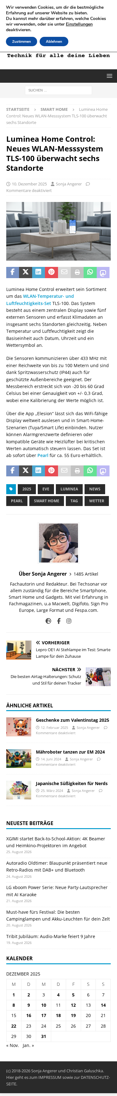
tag (74, 501)
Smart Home (46, 501)
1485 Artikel (86, 574)
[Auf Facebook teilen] (12, 272)
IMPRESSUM (49, 1077)
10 (43, 1005)
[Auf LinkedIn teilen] (38, 272)
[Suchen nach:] (58, 90)
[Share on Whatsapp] (90, 272)
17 (43, 1015)
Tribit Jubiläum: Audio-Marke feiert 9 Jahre (50, 936)
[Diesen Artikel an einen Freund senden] (64, 272)
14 (103, 1005)
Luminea (69, 489)
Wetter (96, 501)
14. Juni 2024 (51, 759)
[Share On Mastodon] (103, 272)
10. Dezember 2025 (29, 184)
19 (73, 1015)
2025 (26, 489)
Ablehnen (54, 41)
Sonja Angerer (69, 184)
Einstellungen (79, 24)
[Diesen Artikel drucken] (77, 272)
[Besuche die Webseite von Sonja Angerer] (48, 621)
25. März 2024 (52, 790)
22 (13, 1026)
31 (43, 1036)
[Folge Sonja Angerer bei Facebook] (56, 621)
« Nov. (12, 1045)
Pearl (42, 455)
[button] (108, 76)
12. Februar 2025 (54, 727)
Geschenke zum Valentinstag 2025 (72, 720)
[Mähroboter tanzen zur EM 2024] (18, 758)
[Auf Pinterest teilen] (51, 272)
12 (73, 1005)
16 (28, 1015)
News (94, 489)
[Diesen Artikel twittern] (25, 272)
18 (58, 1015)
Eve (45, 489)
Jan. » (28, 1045)
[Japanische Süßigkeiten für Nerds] (18, 790)
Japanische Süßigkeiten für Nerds (72, 783)
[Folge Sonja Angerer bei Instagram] (66, 621)
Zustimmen (21, 41)
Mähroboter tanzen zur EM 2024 (70, 752)
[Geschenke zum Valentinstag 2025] (18, 726)
